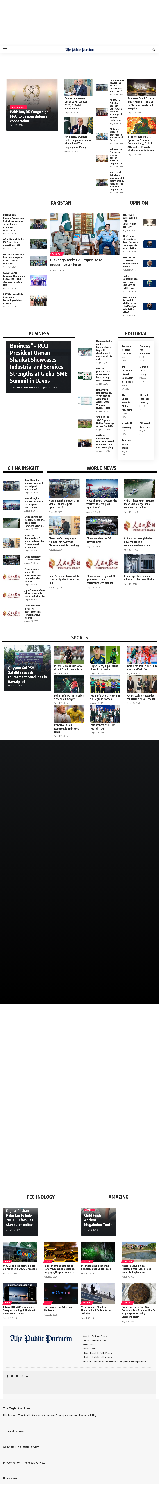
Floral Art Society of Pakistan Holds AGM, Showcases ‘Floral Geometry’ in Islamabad (34, 926)
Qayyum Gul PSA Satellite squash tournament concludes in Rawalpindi (27, 674)
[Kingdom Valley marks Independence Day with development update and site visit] (84, 352)
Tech (7, 1261)
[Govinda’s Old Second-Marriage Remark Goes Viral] (118, 845)
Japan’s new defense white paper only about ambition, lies (34, 593)
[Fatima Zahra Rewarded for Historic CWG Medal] (142, 684)
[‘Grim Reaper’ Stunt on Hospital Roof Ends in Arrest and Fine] (98, 1293)
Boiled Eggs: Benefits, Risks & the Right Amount (30, 1118)
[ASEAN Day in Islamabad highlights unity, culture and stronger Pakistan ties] (38, 280)
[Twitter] (12, 1376)
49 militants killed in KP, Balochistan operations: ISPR (13, 242)
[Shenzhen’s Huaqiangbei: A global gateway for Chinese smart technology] (11, 543)
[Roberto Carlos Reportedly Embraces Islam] (69, 714)
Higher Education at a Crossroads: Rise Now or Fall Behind (130, 281)
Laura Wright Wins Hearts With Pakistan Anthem (39, 865)
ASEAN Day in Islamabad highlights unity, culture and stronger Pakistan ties (14, 278)
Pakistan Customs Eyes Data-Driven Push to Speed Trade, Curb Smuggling (105, 441)
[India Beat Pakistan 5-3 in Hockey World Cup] (142, 655)
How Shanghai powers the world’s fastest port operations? (117, 86)
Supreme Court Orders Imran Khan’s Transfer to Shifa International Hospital (140, 103)
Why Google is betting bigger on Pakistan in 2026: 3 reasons (20, 1267)
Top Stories (18, 107)
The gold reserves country (144, 399)
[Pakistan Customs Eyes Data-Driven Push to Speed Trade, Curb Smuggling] (84, 443)
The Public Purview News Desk (25, 387)
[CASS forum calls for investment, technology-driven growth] (38, 300)
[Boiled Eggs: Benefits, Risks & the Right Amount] (40, 1094)
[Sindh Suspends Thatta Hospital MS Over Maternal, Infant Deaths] (40, 1043)
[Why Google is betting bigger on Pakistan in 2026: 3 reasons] (20, 1252)
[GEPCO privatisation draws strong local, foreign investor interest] (84, 376)
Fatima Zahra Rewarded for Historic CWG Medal (141, 697)
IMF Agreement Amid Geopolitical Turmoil (127, 374)
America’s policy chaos (127, 444)
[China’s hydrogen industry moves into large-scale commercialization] (11, 523)
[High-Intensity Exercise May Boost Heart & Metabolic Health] (118, 1043)
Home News (10, 1478)
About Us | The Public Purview (21, 1446)
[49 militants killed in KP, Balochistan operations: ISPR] (38, 244)
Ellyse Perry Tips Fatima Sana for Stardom (104, 667)
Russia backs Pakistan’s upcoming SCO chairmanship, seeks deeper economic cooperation (117, 181)
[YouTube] (17, 1376)
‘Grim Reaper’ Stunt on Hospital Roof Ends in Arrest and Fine (97, 1310)
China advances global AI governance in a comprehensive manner (32, 575)
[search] (154, 49)
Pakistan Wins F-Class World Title (103, 726)
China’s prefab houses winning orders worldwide (139, 577)
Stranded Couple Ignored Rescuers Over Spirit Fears (96, 1267)
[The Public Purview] (79, 49)
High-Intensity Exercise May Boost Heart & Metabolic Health (114, 1067)
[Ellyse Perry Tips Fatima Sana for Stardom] (105, 655)
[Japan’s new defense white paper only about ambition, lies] (11, 595)
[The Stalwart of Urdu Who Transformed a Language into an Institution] (149, 244)
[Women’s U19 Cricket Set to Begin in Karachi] (105, 684)
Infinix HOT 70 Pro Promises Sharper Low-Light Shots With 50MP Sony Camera (20, 1310)
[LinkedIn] (26, 1376)
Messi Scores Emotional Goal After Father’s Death (69, 667)
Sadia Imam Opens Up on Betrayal (105, 991)
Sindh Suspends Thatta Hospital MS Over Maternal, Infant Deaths (39, 1067)
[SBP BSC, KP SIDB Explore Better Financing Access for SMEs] (84, 423)
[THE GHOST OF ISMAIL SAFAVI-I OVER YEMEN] (149, 264)
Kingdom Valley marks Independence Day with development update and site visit (104, 350)
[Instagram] (22, 1376)
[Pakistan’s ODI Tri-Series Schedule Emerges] (69, 684)
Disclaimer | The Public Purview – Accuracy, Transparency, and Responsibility (49, 1415)
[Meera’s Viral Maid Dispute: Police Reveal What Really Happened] (41, 782)
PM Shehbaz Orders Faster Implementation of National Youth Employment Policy (77, 142)
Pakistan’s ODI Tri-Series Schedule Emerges (69, 697)
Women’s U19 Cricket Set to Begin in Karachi (105, 697)
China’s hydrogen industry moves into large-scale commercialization (34, 521)
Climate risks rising (143, 370)
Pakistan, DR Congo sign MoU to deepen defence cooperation (29, 116)
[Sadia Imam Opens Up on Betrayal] (118, 970)
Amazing (89, 1210)
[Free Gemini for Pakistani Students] (61, 1293)
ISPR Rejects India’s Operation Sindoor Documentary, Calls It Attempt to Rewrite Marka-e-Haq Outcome (140, 143)
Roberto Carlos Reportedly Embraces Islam (66, 728)
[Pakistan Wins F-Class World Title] (105, 714)
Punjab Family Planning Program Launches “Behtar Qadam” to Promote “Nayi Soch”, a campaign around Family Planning (35, 1138)
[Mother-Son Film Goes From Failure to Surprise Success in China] (118, 782)
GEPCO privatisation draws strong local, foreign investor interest (105, 374)
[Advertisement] (79, 23)
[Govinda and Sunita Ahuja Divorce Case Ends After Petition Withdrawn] (118, 907)
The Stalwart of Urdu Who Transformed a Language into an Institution (130, 242)
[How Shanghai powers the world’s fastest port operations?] (102, 87)
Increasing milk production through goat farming (33, 1164)
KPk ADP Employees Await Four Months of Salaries (109, 1118)
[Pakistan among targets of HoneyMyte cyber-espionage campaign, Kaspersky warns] (61, 1252)
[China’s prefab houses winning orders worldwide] (139, 563)
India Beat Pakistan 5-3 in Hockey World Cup (142, 667)
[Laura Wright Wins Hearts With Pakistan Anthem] (41, 845)
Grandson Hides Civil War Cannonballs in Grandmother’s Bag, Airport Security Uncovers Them (138, 1312)
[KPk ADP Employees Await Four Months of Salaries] (118, 1094)
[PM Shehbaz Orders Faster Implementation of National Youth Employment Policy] (78, 125)
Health (8, 1063)
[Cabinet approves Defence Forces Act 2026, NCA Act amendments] (78, 87)
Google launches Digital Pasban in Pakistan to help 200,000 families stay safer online (19, 1215)
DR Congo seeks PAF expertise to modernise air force (117, 135)
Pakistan (56, 254)
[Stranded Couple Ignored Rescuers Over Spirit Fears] (98, 1252)
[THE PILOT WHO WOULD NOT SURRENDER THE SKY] (149, 222)
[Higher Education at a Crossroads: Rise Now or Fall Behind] (149, 283)
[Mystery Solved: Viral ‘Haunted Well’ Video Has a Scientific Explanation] (139, 1252)
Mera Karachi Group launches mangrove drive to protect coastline (13, 259)
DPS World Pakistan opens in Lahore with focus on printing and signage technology (116, 110)
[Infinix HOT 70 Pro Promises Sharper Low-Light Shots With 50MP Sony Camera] (20, 1293)
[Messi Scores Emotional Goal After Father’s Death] (69, 655)
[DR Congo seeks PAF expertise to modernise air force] (102, 136)
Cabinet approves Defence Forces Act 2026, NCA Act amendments (75, 103)
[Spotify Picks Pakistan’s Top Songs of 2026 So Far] (41, 970)
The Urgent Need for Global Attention (127, 402)
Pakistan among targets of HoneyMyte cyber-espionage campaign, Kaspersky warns (60, 1269)
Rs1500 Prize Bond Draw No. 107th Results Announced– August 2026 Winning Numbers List (104, 398)
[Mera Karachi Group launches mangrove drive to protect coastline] (38, 261)
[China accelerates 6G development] (11, 560)
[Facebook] (7, 1376)
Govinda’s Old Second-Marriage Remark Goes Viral (117, 865)
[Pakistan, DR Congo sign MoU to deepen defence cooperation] (102, 158)
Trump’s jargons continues (127, 349)
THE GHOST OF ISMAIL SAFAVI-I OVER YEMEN (130, 262)
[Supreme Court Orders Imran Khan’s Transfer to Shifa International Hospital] (141, 87)
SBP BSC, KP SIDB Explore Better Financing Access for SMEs (105, 422)
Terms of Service (13, 1431)
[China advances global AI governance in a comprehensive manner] (11, 577)
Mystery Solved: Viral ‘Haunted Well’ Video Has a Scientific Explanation (136, 1269)
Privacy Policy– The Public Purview (24, 1462)
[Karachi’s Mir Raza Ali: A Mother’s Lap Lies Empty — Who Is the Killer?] (149, 306)
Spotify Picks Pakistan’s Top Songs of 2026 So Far (39, 991)
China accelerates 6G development (33, 558)
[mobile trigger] (5, 49)
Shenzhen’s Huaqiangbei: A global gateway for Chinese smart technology (34, 541)
